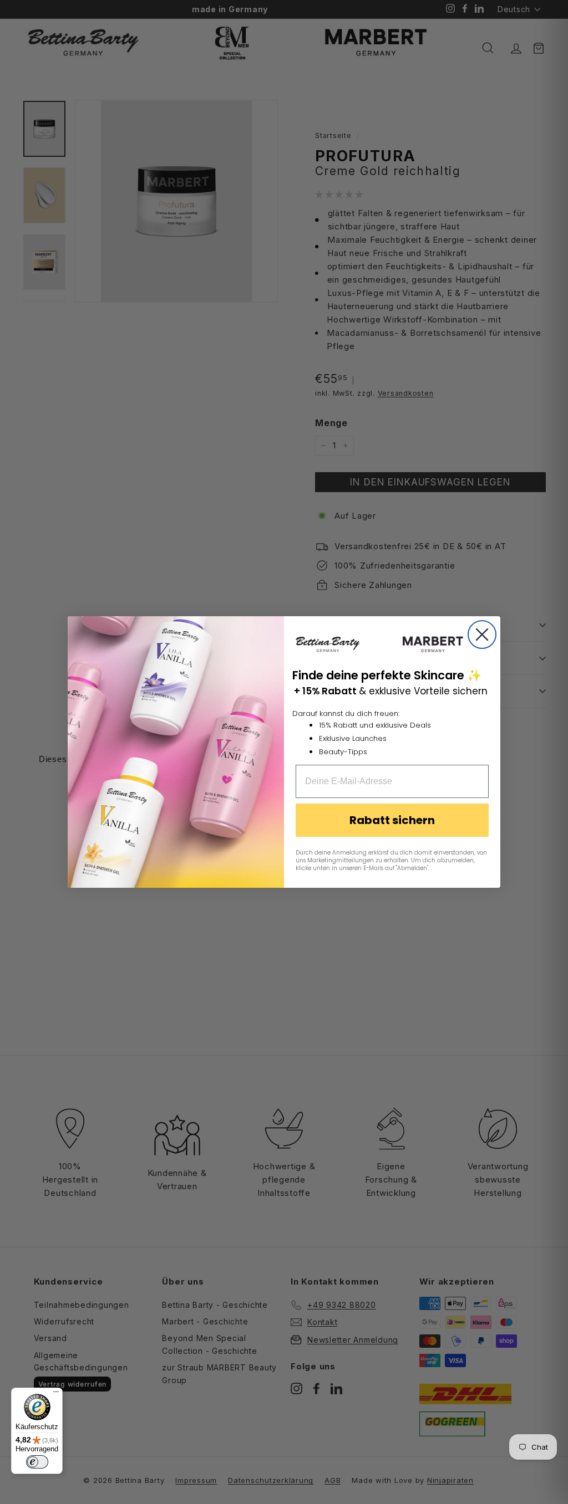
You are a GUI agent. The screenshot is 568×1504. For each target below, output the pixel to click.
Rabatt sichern (392, 820)
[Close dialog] (482, 634)
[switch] (37, 1462)
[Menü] (56, 1394)
